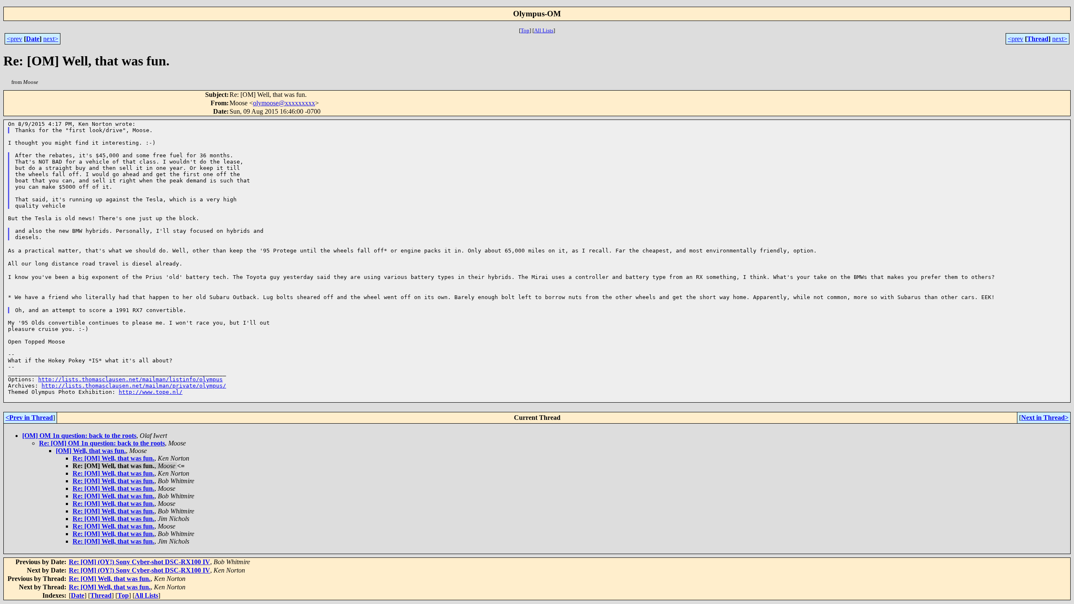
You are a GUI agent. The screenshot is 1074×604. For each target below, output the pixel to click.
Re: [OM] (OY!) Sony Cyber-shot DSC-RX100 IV (139, 561)
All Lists (543, 30)
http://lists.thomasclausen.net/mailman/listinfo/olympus (130, 379)
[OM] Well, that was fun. (91, 450)
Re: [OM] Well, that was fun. (113, 458)
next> (50, 38)
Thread (1037, 38)
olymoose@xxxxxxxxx (284, 103)
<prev (14, 38)
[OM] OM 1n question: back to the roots (79, 435)
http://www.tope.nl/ (150, 392)
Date (32, 38)
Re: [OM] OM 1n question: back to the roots (102, 443)
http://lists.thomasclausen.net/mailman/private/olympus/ (134, 386)
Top (525, 30)
